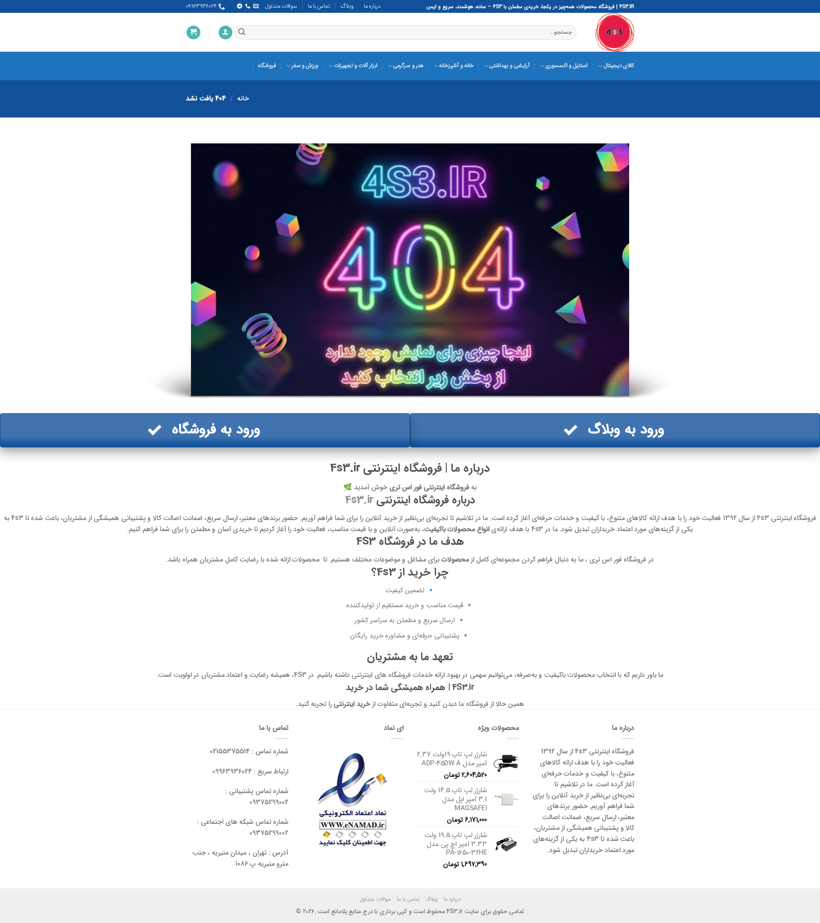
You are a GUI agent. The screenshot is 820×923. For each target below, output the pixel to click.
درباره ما (372, 6)
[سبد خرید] (193, 33)
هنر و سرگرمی (408, 66)
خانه (243, 98)
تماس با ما (319, 6)
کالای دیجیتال (618, 66)
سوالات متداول (281, 6)
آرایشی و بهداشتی (509, 66)
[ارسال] (241, 32)
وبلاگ (347, 6)
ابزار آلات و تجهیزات (355, 66)
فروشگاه (267, 66)
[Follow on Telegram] (239, 6)
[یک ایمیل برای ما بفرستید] (255, 6)
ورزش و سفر (305, 66)
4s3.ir (359, 500)
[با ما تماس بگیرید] (247, 6)
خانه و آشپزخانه (456, 66)
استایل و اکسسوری (566, 66)
